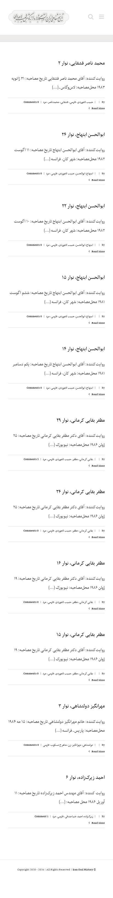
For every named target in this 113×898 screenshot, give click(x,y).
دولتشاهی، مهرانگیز (82, 745)
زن (69, 745)
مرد (45, 102)
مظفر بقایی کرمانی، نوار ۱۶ (81, 563)
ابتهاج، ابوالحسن (84, 173)
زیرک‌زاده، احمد (85, 816)
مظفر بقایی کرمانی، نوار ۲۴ (80, 492)
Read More (98, 108)
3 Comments (31, 459)
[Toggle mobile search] (91, 17)
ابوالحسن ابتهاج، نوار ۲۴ (83, 135)
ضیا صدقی (70, 816)
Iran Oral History (83, 869)
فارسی (73, 102)
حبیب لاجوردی (85, 102)
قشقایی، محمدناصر (58, 102)
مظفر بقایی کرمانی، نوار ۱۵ (80, 635)
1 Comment (41, 816)
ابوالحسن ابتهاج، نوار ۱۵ (83, 278)
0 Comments (31, 102)
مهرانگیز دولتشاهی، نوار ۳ (81, 706)
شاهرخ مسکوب (59, 745)
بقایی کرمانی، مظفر (82, 459)
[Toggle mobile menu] (102, 17)
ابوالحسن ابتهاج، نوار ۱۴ (83, 349)
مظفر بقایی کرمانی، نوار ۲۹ (80, 420)
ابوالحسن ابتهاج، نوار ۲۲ (83, 206)
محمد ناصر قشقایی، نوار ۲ (81, 63)
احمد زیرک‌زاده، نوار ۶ (85, 778)
